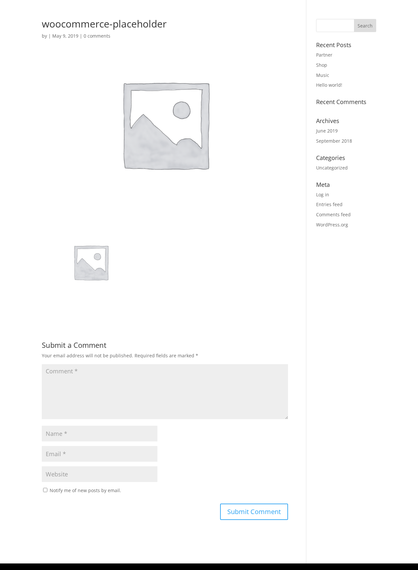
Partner (324, 55)
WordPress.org (332, 225)
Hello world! (329, 85)
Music (322, 75)
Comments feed (333, 214)
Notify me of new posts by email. (85, 490)
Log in (322, 194)
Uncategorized (332, 168)
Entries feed (329, 204)
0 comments (97, 36)
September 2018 (334, 141)
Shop (321, 65)
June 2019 (327, 131)
